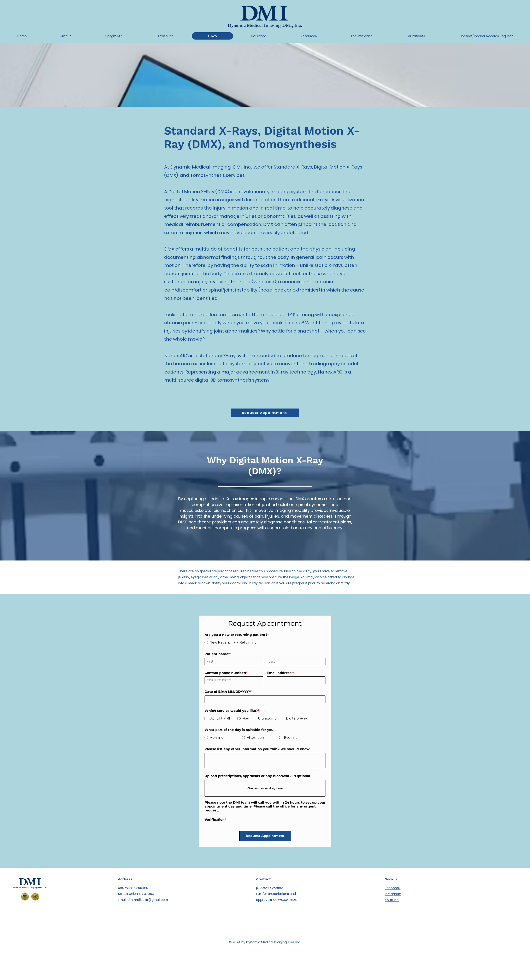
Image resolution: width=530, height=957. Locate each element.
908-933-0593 (285, 883)
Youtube (392, 884)
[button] (361, 36)
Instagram (393, 878)
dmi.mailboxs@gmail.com (148, 883)
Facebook (392, 872)
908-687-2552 (272, 871)
